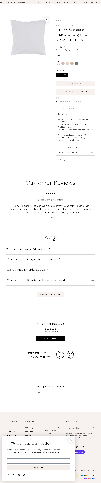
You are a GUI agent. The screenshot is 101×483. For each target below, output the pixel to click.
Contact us (10, 431)
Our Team (29, 431)
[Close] (71, 440)
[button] (59, 55)
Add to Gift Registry (75, 91)
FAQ (7, 427)
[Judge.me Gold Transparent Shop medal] (60, 355)
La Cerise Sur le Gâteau (64, 25)
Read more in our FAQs (50, 294)
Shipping (67, 50)
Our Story (29, 427)
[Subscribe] (70, 392)
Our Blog (29, 435)
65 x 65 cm (63, 75)
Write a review (50, 338)
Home (58, 20)
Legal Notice (11, 435)
